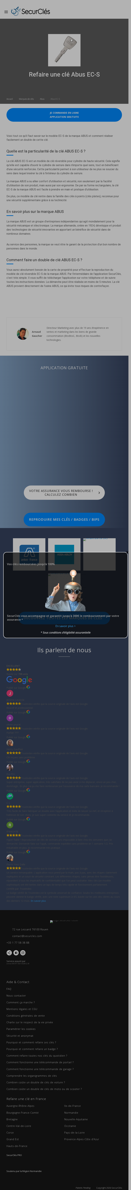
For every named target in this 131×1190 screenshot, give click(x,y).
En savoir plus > (65, 626)
